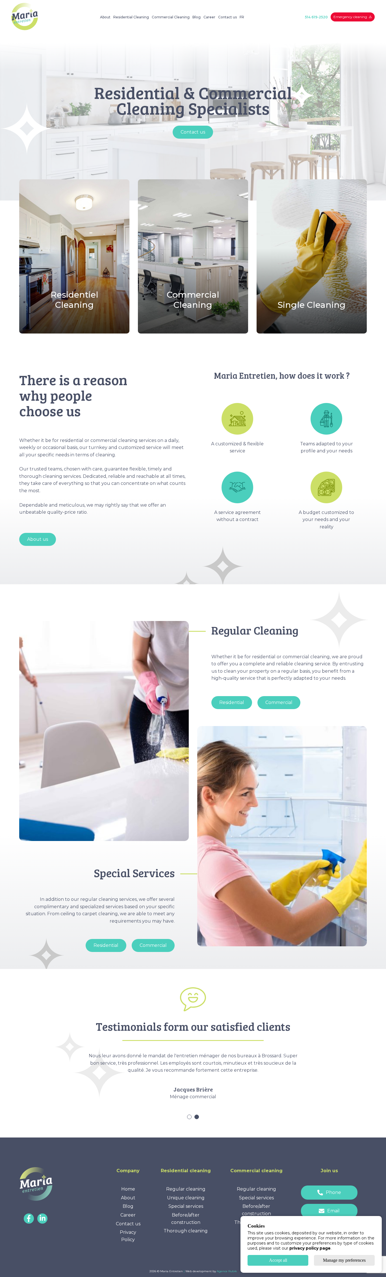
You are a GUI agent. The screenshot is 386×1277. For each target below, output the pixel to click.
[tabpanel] (169, 1083)
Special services (185, 1206)
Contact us (227, 17)
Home (128, 1189)
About (105, 17)
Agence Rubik (227, 1271)
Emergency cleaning (350, 17)
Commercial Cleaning (171, 17)
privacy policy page (310, 1248)
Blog (196, 17)
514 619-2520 (316, 17)
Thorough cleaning (186, 1231)
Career (209, 17)
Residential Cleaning (131, 17)
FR (242, 17)
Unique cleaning (186, 1197)
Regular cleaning (185, 1189)
